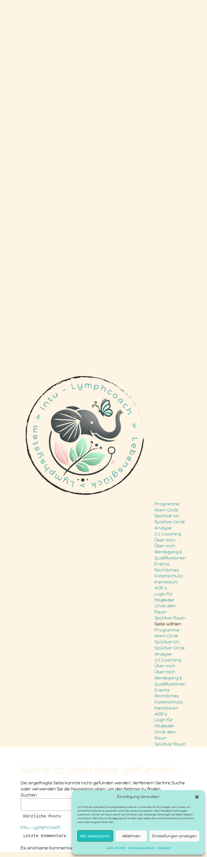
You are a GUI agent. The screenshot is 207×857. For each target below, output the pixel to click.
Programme (166, 503)
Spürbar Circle (169, 521)
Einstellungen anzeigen (174, 836)
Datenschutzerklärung (141, 847)
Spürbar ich (166, 515)
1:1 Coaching (167, 533)
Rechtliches (166, 570)
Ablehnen (131, 836)
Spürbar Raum (170, 617)
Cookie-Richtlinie (115, 847)
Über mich (164, 539)
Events (162, 563)
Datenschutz (168, 575)
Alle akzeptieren (95, 836)
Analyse (163, 527)
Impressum (164, 847)
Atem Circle (166, 509)
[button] (196, 796)
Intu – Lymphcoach (41, 827)
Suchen (29, 794)
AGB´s (160, 587)
